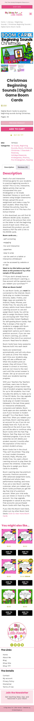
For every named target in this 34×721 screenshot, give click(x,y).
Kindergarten (16, 158)
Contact (6, 676)
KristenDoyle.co (17, 710)
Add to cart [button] (9, 552)
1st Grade (15, 146)
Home (3, 22)
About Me (7, 657)
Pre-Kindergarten (18, 160)
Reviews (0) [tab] (23, 167)
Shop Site (7, 663)
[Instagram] (11, 644)
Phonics (26, 158)
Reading (29, 160)
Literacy (10, 22)
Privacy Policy (8, 681)
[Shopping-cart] (22, 644)
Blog (5, 660)
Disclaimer (7, 684)
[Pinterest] (18, 644)
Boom (20, 148)
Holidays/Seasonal (18, 155)
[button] (30, 13)
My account (7, 678)
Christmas (28, 148)
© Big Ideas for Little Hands (13, 707)
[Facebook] (15, 644)
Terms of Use (8, 687)
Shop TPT (7, 666)
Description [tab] (9, 167)
